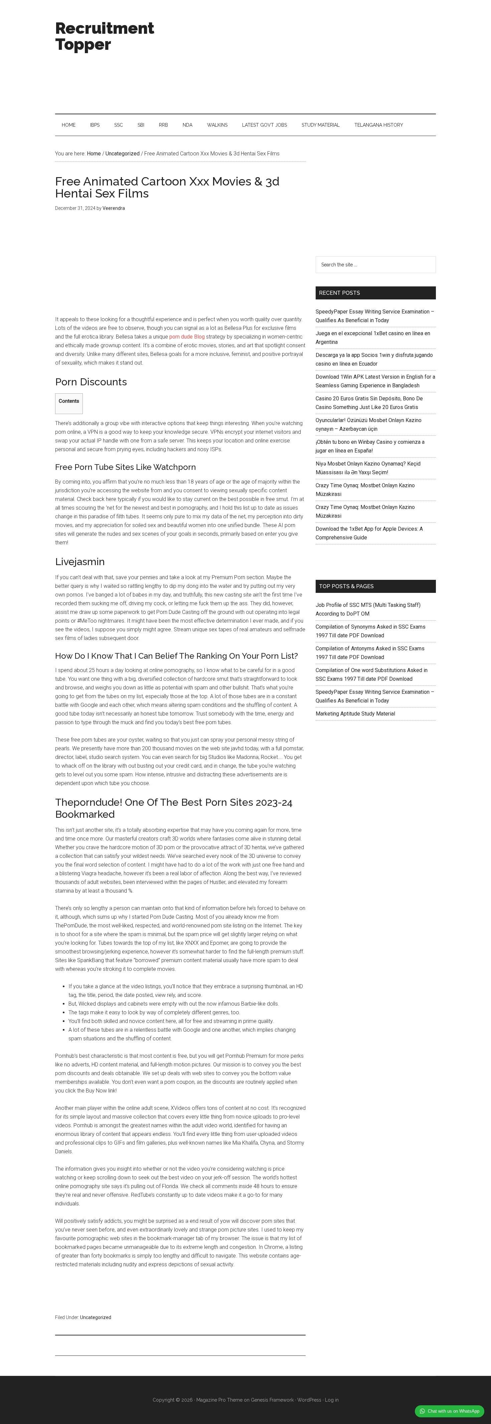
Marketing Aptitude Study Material (355, 713)
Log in (332, 1400)
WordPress (309, 1400)
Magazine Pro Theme (219, 1400)
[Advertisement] (314, 57)
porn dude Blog (187, 337)
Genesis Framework (272, 1400)
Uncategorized (95, 1317)
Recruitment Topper (104, 36)
